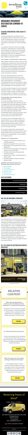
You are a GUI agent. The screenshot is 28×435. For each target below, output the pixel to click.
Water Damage (7, 166)
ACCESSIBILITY (19, 402)
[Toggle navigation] (25, 8)
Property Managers (20, 192)
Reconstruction (7, 173)
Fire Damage (7, 168)
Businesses (23, 184)
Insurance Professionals (19, 180)
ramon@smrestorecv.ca (15, 420)
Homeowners (22, 188)
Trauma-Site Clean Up (9, 174)
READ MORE (18, 321)
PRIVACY (13, 402)
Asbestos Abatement (9, 169)
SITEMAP (8, 402)
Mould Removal (8, 171)
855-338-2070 (15, 419)
